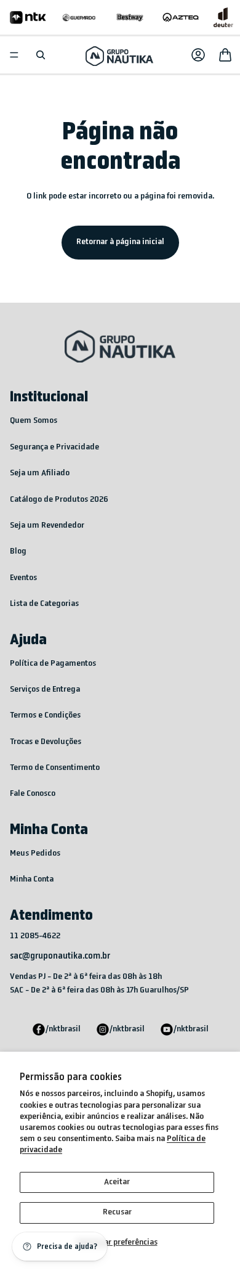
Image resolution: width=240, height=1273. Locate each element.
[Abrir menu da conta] (198, 54)
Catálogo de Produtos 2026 (59, 499)
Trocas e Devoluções (45, 742)
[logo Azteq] (180, 17)
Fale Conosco (32, 793)
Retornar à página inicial (120, 242)
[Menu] (14, 55)
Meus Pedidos (35, 853)
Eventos (23, 578)
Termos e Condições (45, 715)
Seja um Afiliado (40, 473)
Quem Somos (33, 420)
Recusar (117, 1212)
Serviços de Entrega (45, 689)
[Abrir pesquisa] (40, 54)
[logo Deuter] (223, 17)
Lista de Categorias (44, 603)
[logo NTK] (28, 17)
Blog (18, 551)
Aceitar (117, 1182)
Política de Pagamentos (53, 663)
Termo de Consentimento (55, 767)
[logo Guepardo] (79, 17)
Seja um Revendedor (47, 525)
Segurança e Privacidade (54, 447)
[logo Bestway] (130, 17)
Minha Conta (32, 879)
